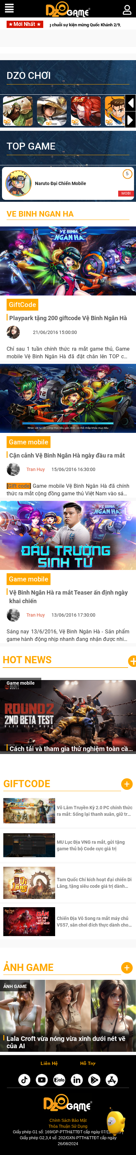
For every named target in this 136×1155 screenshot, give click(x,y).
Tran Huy (35, 469)
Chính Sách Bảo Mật (68, 1120)
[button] (130, 120)
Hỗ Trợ (87, 1064)
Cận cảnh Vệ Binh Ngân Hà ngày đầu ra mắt (67, 455)
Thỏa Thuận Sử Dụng (68, 1126)
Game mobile (21, 683)
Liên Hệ (49, 1064)
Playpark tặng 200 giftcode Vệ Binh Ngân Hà (68, 318)
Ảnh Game (28, 967)
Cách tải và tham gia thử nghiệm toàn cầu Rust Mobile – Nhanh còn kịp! (71, 749)
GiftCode (26, 784)
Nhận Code (94, 810)
